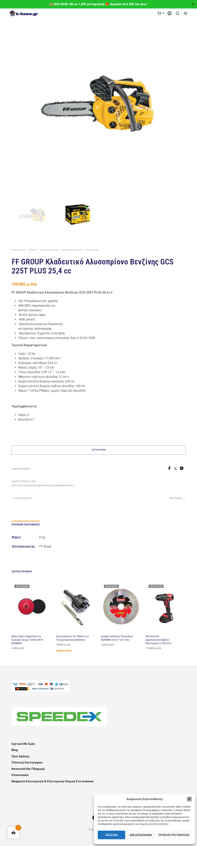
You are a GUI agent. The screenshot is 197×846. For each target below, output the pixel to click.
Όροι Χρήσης (21, 756)
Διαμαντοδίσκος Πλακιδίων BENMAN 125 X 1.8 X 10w (117, 638)
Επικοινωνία (20, 775)
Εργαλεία (32, 250)
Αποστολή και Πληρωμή (28, 769)
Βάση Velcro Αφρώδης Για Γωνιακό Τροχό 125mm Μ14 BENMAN (27, 640)
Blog (15, 750)
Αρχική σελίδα (18, 250)
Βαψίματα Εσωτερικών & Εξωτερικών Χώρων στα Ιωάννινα (52, 781)
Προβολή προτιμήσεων (174, 835)
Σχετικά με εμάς (23, 744)
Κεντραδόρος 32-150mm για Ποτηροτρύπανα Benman (72, 638)
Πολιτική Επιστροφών (27, 762)
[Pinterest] (182, 469)
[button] (189, 799)
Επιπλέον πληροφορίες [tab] (26, 524)
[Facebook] (170, 469)
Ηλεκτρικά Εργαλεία (49, 250)
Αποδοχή (111, 835)
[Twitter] (177, 469)
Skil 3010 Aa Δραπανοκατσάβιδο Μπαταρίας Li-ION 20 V (159, 640)
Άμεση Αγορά (64, 650)
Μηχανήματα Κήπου (72, 250)
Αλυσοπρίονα (91, 250)
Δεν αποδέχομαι (140, 835)
